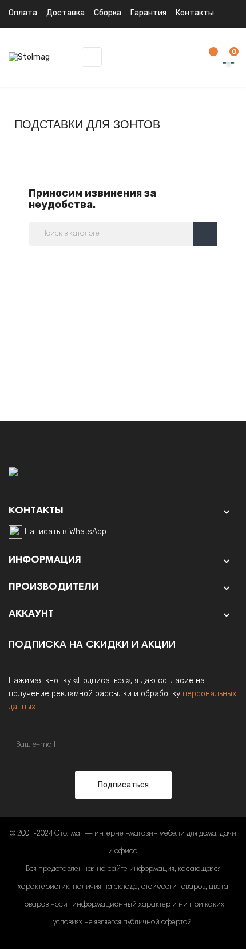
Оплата (23, 13)
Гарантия (148, 13)
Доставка (65, 13)
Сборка (107, 13)
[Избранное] (207, 57)
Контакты (195, 13)
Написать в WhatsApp (65, 531)
